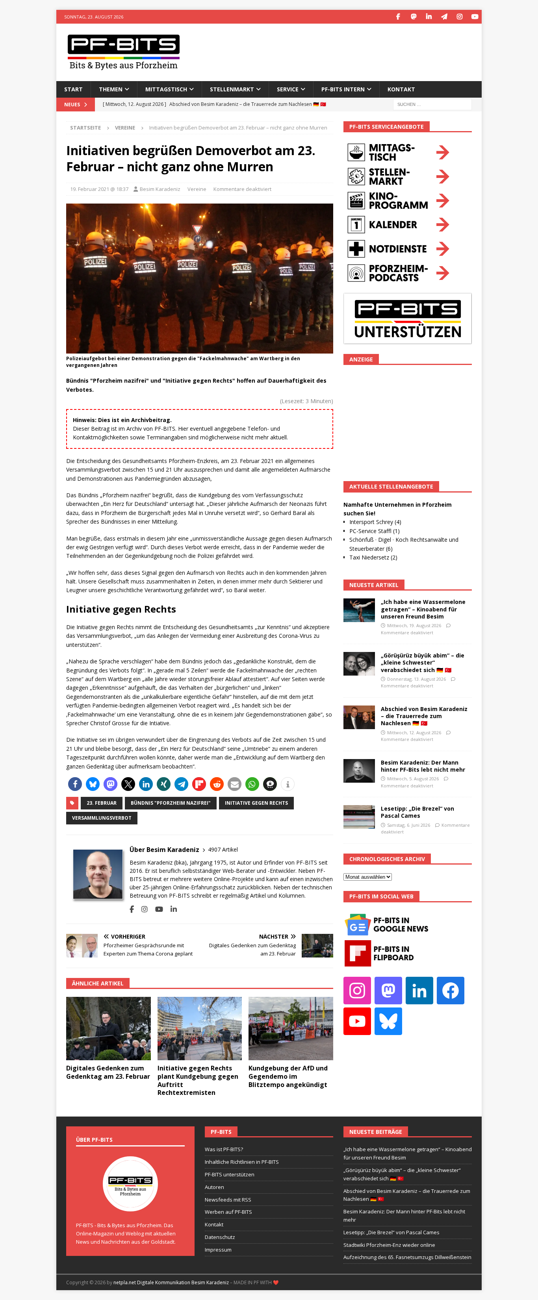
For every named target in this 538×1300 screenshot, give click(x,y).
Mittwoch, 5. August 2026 (413, 778)
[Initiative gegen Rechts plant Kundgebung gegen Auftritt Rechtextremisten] (200, 1028)
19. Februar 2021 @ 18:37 (99, 189)
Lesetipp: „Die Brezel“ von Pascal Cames (417, 812)
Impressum (218, 1249)
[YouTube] (475, 17)
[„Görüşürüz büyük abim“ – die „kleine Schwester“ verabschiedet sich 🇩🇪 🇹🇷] (359, 664)
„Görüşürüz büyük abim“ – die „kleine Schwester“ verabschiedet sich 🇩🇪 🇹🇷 (422, 662)
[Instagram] (459, 17)
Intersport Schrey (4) (375, 522)
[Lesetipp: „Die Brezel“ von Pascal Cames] (359, 817)
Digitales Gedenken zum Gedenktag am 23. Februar (108, 1072)
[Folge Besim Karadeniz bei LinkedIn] (171, 909)
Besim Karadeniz (160, 189)
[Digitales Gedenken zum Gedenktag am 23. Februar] (108, 1028)
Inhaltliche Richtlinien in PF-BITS (242, 1161)
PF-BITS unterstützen (229, 1174)
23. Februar (102, 803)
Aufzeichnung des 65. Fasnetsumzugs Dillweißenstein (407, 1257)
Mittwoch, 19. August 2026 (414, 625)
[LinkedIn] (429, 17)
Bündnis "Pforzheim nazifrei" (171, 803)
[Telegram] (444, 17)
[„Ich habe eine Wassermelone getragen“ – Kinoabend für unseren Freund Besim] (359, 610)
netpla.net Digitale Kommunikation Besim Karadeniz (171, 1282)
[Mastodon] (413, 17)
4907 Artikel (223, 849)
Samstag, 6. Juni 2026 (408, 825)
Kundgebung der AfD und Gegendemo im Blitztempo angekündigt (288, 1076)
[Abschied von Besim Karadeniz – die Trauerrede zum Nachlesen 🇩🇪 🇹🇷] (359, 717)
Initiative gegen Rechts (256, 803)
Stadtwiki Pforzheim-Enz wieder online (389, 1244)
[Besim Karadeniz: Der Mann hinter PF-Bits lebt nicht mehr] (359, 771)
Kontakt (401, 89)
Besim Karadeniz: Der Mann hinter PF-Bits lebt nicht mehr (423, 766)
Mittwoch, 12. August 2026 (414, 732)
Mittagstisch (166, 89)
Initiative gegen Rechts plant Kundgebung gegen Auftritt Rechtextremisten (198, 1080)
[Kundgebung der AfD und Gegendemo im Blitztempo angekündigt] (291, 1028)
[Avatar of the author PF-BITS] (130, 1203)
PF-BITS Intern (343, 89)
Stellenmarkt (232, 89)
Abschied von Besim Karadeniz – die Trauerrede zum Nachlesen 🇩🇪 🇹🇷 (424, 716)
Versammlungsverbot (102, 818)
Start (73, 89)
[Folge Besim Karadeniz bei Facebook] (132, 909)
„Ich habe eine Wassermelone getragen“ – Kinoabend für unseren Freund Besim (423, 609)
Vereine (196, 189)
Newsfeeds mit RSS (228, 1199)
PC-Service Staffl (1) (374, 531)
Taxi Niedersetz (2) (373, 557)
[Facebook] (398, 17)
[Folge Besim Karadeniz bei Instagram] (141, 909)
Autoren (214, 1187)
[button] (75, 784)
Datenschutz (220, 1237)
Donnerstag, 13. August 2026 (416, 679)
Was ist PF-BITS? (224, 1149)
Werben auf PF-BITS (228, 1211)
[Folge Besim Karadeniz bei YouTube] (156, 909)
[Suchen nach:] (432, 103)
